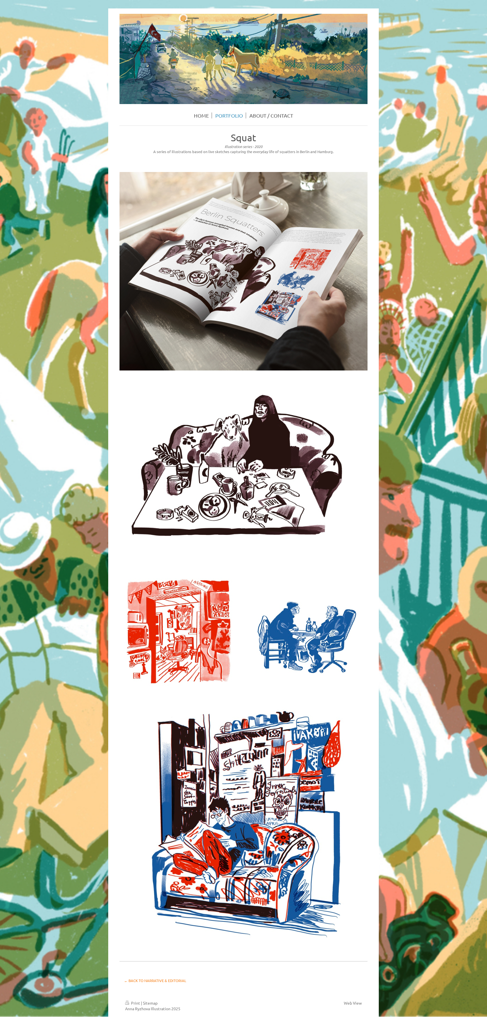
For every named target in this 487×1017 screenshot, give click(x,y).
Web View (353, 1002)
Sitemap (150, 1002)
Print (135, 1002)
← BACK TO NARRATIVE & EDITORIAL (155, 980)
